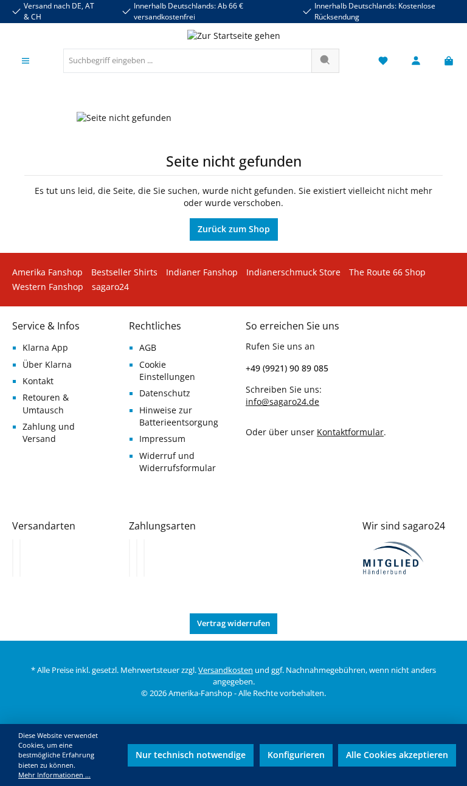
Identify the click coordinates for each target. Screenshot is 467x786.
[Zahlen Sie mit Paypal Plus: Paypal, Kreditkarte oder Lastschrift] (144, 558)
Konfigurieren (296, 755)
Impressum (162, 438)
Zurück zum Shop (234, 229)
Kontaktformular (350, 432)
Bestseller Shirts (124, 272)
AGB (147, 347)
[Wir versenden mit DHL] (12, 558)
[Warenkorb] (445, 61)
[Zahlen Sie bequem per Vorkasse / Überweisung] (136, 558)
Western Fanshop (47, 286)
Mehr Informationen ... (54, 774)
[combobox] (187, 61)
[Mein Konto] (416, 61)
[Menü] (25, 61)
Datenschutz (164, 393)
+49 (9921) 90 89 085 (287, 368)
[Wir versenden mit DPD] (20, 558)
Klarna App (45, 347)
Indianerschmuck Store (293, 272)
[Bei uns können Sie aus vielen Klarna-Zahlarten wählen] (129, 558)
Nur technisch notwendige (191, 755)
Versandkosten (225, 670)
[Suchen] (325, 61)
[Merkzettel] (383, 61)
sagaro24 (110, 286)
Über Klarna (47, 364)
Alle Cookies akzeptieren (397, 755)
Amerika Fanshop (47, 272)
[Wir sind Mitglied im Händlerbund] (393, 557)
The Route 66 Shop (387, 272)
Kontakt (38, 381)
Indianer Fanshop (202, 272)
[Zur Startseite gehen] (233, 36)
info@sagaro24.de (282, 401)
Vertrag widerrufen (233, 623)
